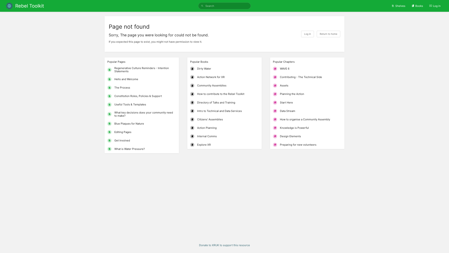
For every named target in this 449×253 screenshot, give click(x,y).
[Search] (202, 6)
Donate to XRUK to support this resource (224, 245)
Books (419, 6)
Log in (437, 6)
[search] (224, 5)
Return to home (328, 34)
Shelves (400, 6)
